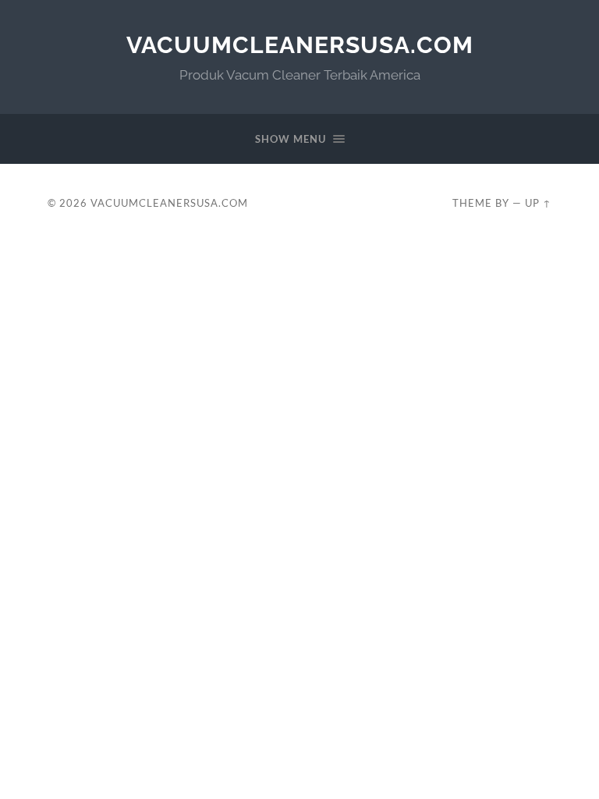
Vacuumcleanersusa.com (299, 45)
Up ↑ (538, 203)
